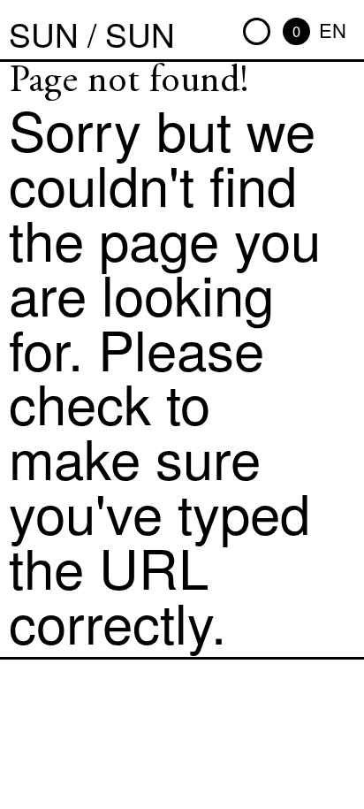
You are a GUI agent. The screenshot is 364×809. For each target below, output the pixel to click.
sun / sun (92, 33)
